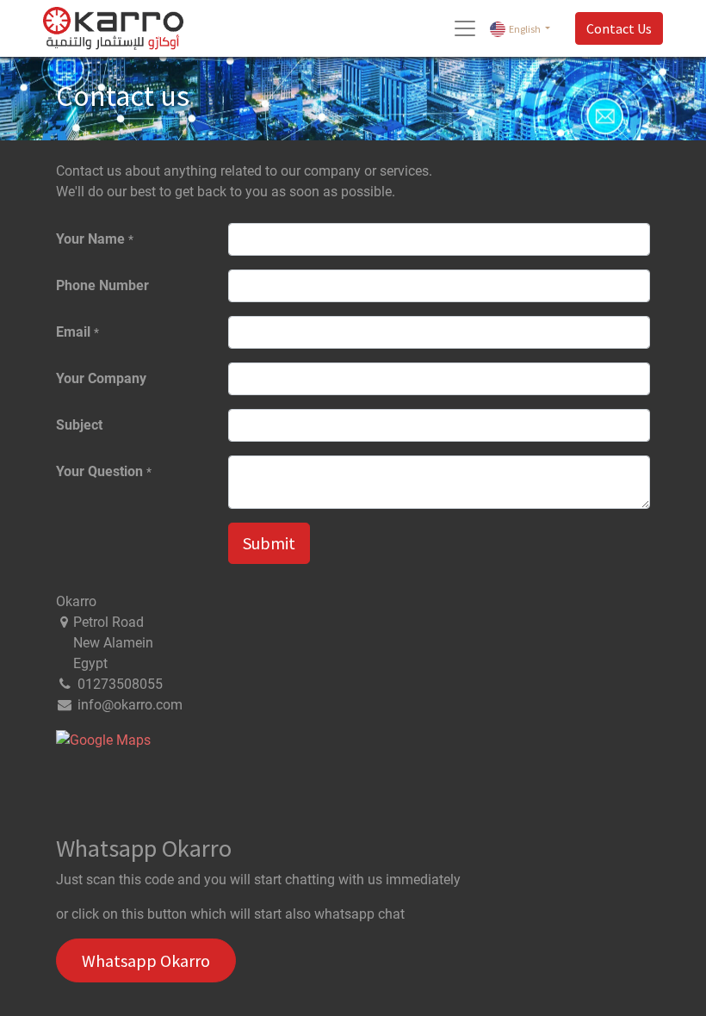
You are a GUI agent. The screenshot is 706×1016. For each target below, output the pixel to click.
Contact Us (619, 28)
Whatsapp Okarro (146, 960)
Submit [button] (269, 543)
